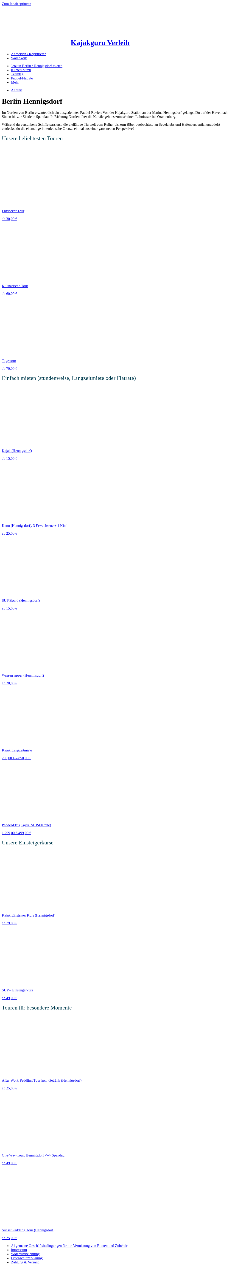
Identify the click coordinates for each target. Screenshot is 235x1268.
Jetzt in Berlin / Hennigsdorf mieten (36, 66)
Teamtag (17, 74)
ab (9, 219)
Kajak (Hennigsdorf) (17, 451)
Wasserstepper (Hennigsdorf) (23, 675)
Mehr (15, 82)
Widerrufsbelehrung (25, 1254)
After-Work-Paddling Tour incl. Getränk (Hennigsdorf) (41, 1080)
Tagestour (9, 361)
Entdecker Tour (13, 211)
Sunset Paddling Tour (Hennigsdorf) (28, 1230)
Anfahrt (16, 90)
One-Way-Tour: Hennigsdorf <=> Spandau (33, 1155)
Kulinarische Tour (15, 286)
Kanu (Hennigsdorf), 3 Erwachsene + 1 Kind (34, 526)
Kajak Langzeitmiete (17, 750)
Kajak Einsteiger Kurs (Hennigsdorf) (28, 915)
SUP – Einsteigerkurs (17, 990)
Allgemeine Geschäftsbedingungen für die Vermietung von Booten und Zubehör (69, 1246)
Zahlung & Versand (25, 1262)
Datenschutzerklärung (27, 1258)
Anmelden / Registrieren (28, 54)
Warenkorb (19, 58)
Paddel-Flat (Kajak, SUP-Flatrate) (26, 825)
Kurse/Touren (21, 70)
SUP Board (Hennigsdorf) (21, 600)
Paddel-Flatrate (22, 78)
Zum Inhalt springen (16, 4)
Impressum (19, 1250)
